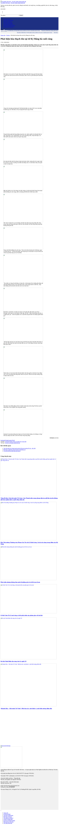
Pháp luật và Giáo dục (8, 26)
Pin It (13, 440)
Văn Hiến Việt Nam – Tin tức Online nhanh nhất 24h (13, 3)
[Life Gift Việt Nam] (5, 745)
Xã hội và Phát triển (8, 23)
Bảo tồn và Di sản (7, 21)
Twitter (6, 440)
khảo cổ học (13, 441)
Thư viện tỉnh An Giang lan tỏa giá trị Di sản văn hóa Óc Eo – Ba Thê (19, 448)
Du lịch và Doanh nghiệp (9, 25)
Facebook (3, 440)
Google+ (10, 440)
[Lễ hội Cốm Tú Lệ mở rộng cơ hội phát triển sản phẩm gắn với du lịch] (29, 612)
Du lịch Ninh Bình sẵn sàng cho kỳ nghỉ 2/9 (13, 661)
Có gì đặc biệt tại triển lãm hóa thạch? (12, 451)
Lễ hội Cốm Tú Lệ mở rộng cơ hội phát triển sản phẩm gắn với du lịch (22, 615)
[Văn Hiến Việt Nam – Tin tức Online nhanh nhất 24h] (13, 1)
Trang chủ (3, 35)
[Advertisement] (29, 728)
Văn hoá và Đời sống (8, 20)
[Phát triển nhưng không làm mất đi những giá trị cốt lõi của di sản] (28, 579)
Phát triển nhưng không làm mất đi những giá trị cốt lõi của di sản (20, 582)
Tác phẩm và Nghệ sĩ (8, 24)
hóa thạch (7, 441)
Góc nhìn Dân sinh (7, 823)
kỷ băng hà (18, 441)
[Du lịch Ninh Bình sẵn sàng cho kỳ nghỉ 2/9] (28, 658)
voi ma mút (23, 441)
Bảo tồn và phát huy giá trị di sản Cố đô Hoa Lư (14, 449)
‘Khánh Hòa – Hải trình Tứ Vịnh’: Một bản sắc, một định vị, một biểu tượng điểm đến (26, 708)
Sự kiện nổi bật (6, 19)
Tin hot (8, 35)
